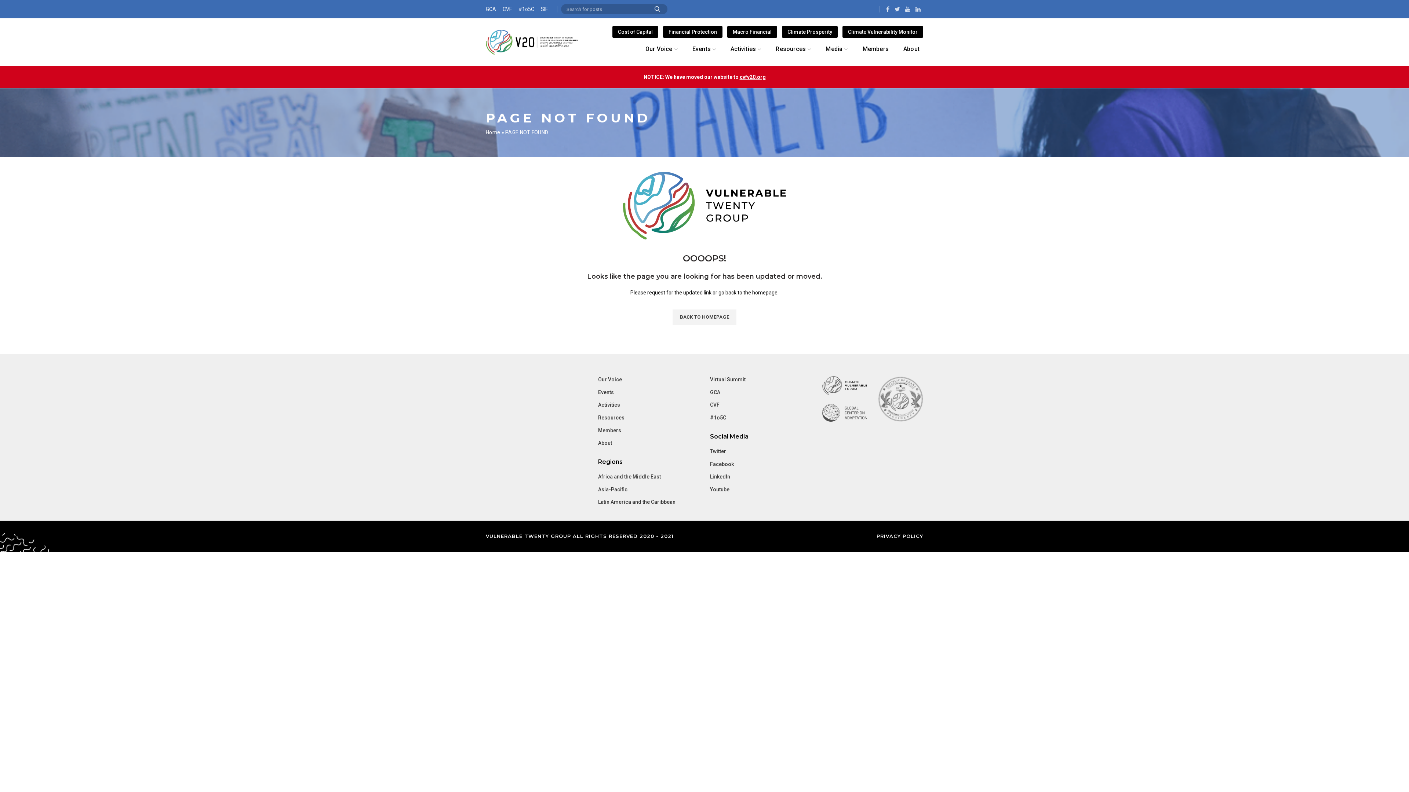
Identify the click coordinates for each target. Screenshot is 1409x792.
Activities (609, 405)
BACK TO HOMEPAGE (704, 317)
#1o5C (526, 9)
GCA (491, 9)
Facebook (722, 464)
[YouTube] (908, 9)
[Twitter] (897, 9)
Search (657, 9)
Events (606, 392)
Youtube (719, 489)
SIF (544, 9)
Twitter (718, 451)
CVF (507, 9)
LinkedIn (720, 477)
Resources (611, 418)
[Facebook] (888, 9)
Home (493, 132)
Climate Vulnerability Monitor (883, 32)
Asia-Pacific (612, 489)
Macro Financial (752, 32)
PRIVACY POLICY (900, 536)
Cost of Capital (635, 32)
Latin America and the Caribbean (637, 502)
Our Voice (610, 379)
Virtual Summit (728, 379)
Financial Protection (693, 32)
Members (609, 430)
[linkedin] (918, 9)
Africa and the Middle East (629, 477)
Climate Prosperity (809, 32)
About (605, 443)
